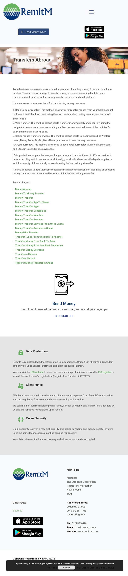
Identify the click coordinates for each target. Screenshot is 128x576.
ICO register (104, 372)
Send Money (64, 303)
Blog (69, 493)
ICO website (37, 372)
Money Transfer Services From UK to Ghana (39, 223)
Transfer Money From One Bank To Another (39, 245)
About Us (72, 477)
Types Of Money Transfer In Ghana (34, 263)
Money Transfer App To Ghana (32, 202)
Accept (66, 567)
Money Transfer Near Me (29, 215)
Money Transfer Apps (27, 206)
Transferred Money (26, 254)
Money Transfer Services (29, 219)
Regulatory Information (79, 485)
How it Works (74, 489)
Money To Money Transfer (29, 193)
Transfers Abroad (25, 258)
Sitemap (17, 510)
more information (106, 563)
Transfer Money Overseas (29, 249)
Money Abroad (23, 189)
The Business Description (81, 481)
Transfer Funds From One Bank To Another (38, 237)
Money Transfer (24, 197)
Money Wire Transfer (26, 232)
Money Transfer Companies (30, 211)
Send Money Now (35, 32)
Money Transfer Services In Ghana (34, 228)
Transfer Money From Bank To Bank (35, 241)
